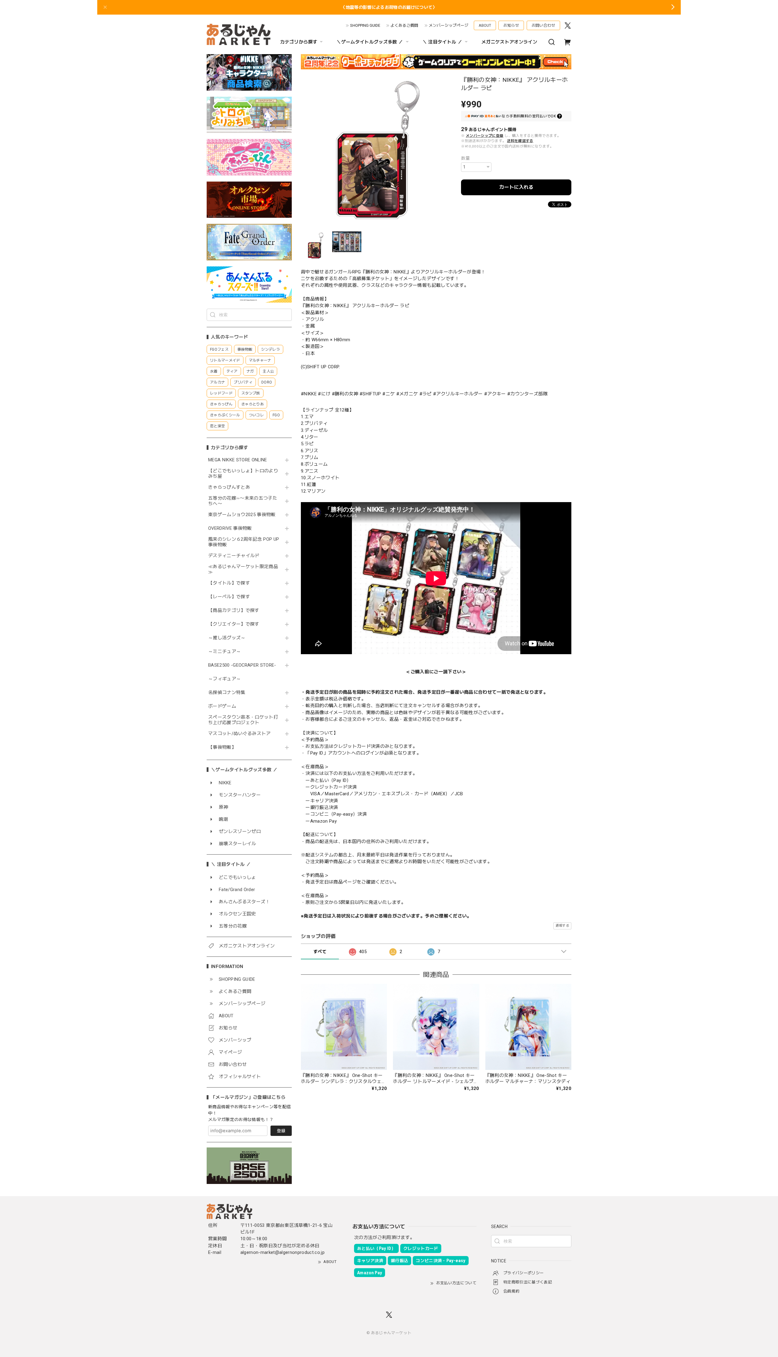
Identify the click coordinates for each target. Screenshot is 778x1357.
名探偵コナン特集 (227, 692)
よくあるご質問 (404, 25)
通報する (562, 926)
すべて (319, 951)
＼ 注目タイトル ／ (442, 42)
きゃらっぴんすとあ (229, 487)
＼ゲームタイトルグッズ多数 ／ (369, 42)
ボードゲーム (222, 706)
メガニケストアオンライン (509, 42)
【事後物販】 (222, 747)
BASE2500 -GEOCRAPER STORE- (242, 665)
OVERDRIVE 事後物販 (230, 528)
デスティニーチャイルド (234, 555)
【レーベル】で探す (229, 596)
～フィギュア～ (224, 679)
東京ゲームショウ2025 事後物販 (244, 514)
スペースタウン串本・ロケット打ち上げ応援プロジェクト (243, 720)
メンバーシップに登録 (484, 136)
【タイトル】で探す (229, 583)
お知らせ (511, 25)
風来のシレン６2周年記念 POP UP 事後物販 (243, 542)
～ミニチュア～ (224, 651)
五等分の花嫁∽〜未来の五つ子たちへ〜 (242, 501)
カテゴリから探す (299, 42)
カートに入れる (516, 187)
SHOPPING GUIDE (365, 25)
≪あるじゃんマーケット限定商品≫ (243, 569)
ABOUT (485, 25)
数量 (465, 158)
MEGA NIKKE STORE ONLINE (237, 460)
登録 (281, 1130)
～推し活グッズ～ (227, 637)
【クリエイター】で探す (234, 624)
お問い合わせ (543, 25)
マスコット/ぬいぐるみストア (239, 733)
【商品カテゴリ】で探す (234, 610)
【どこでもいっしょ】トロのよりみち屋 (243, 473)
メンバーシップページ (448, 25)
